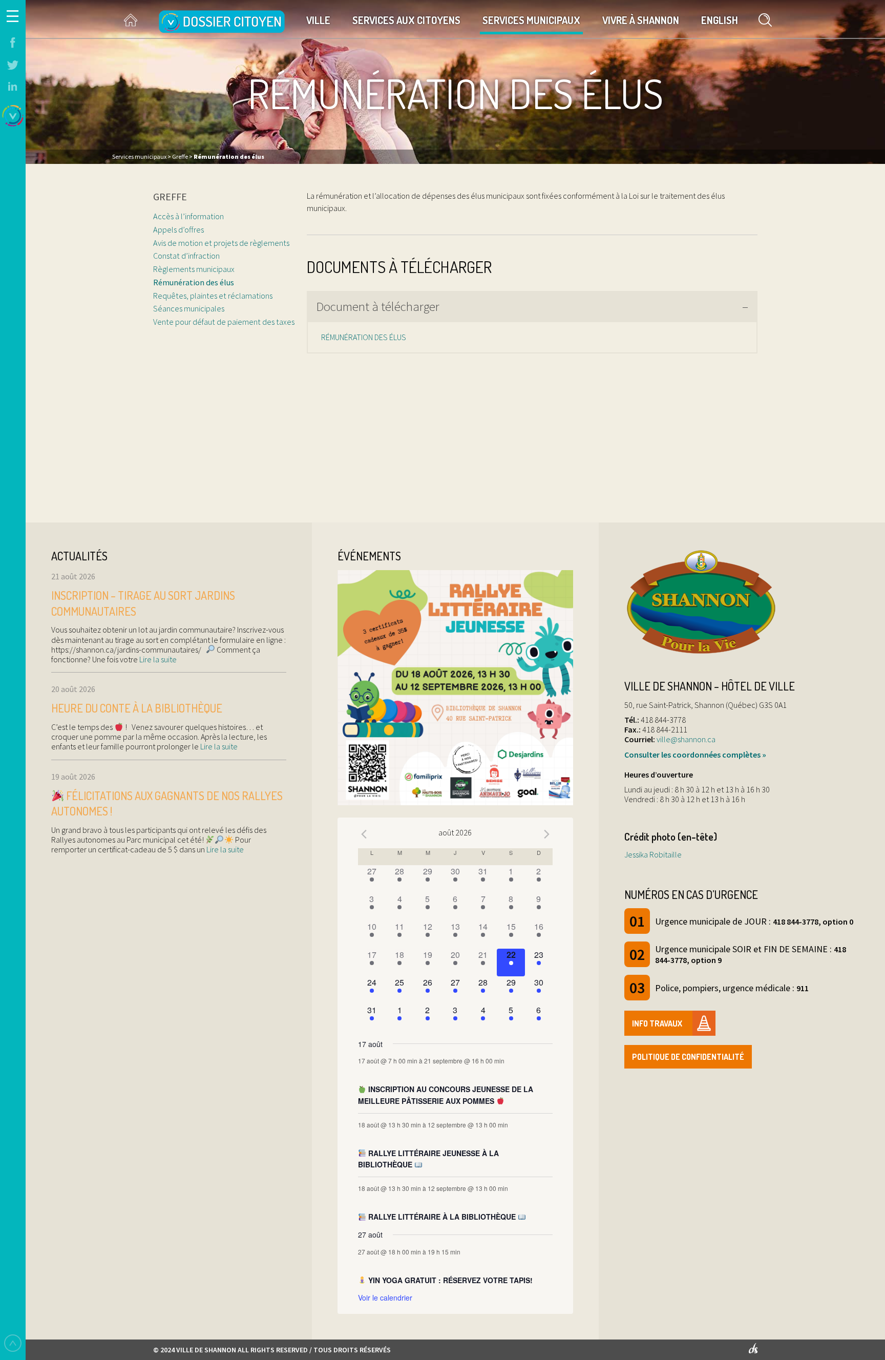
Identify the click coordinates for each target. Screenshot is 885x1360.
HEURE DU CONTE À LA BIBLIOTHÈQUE (136, 708)
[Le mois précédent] (546, 834)
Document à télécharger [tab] (377, 306)
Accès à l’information (188, 216)
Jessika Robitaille (653, 854)
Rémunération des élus (193, 282)
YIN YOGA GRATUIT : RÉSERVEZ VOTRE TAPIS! (449, 1280)
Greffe (170, 196)
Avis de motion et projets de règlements (221, 243)
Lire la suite (157, 659)
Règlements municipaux (194, 269)
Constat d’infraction (186, 255)
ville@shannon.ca (686, 739)
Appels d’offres (178, 229)
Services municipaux (531, 20)
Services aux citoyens (406, 20)
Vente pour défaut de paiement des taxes (223, 322)
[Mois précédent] (364, 834)
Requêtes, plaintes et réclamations (212, 295)
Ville (318, 20)
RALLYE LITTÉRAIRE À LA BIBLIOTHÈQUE (442, 1216)
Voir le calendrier (385, 1297)
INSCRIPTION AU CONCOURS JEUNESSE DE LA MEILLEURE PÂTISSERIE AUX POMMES (445, 1095)
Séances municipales (188, 308)
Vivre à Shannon (640, 20)
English (719, 20)
